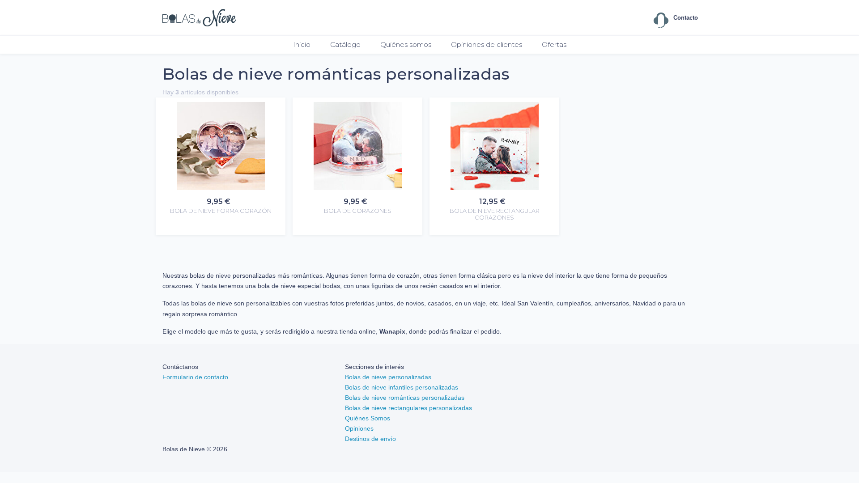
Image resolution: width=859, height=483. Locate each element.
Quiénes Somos (367, 418)
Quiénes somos (405, 44)
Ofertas (554, 44)
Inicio (301, 44)
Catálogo (345, 44)
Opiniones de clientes (486, 44)
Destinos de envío (370, 438)
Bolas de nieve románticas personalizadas (404, 397)
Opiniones (359, 428)
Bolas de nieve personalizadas (388, 377)
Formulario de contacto (195, 377)
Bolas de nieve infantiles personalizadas (401, 387)
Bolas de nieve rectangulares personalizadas (408, 407)
